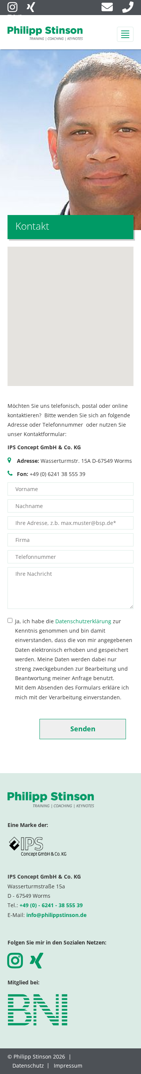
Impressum (68, 1065)
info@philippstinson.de (56, 914)
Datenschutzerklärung (83, 621)
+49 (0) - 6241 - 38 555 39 (51, 905)
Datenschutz (28, 1065)
